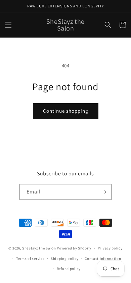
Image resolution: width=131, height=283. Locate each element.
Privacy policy (110, 248)
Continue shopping (65, 111)
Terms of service (30, 258)
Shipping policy (65, 258)
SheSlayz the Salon (39, 248)
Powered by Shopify (74, 248)
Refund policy (69, 268)
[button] (8, 24)
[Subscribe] (103, 192)
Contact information (103, 258)
